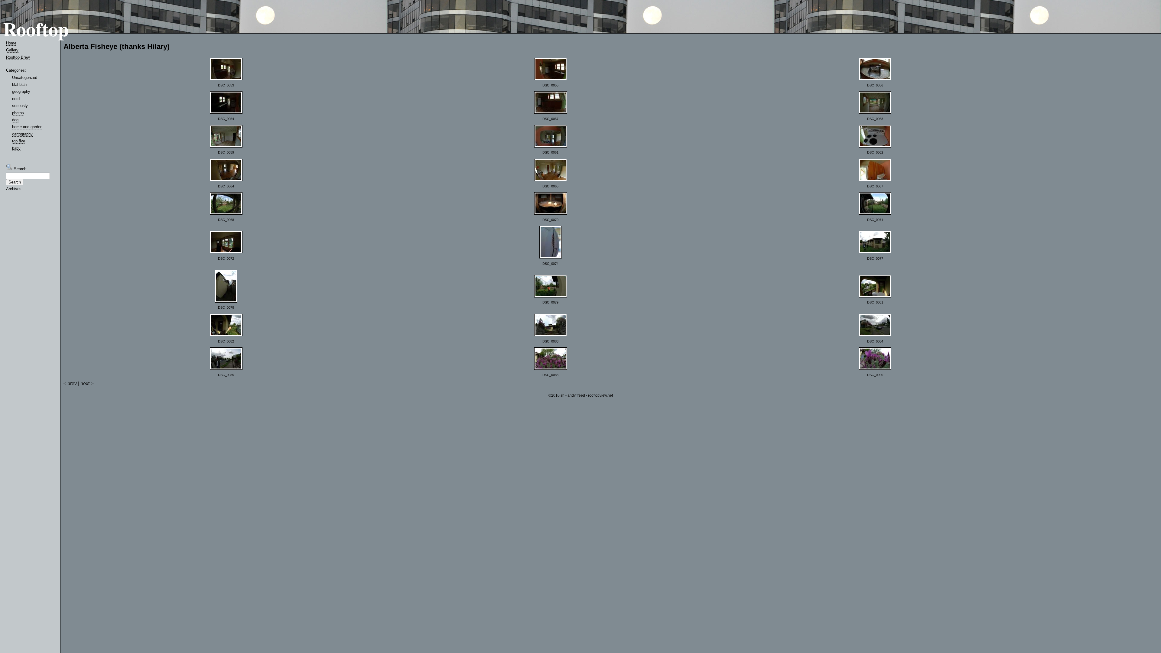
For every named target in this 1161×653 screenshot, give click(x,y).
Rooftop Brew (18, 57)
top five (18, 141)
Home (11, 43)
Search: (20, 169)
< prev (70, 383)
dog (15, 120)
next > (86, 383)
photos (18, 113)
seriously (20, 105)
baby (16, 148)
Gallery (12, 50)
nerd (16, 98)
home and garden (27, 127)
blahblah (19, 84)
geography (21, 91)
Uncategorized (24, 77)
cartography (22, 134)
